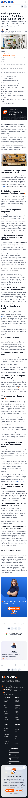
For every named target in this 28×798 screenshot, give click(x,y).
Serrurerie (17, 719)
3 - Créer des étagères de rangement (10, 61)
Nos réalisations (6, 731)
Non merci (19, 790)
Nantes (16, 734)
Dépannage (6, 741)
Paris (16, 726)
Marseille (17, 729)
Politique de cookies (14, 793)
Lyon (16, 731)
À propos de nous (6, 714)
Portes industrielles (17, 704)
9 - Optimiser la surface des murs (9, 80)
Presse (5, 717)
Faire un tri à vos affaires (7, 103)
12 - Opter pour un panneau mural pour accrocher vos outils (13, 88)
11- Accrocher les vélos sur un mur (10, 85)
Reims (16, 738)
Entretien (6, 743)
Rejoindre (21, 117)
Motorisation (6, 739)
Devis (5, 707)
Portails (16, 714)
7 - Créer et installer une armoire (9, 76)
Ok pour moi (9, 790)
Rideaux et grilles (17, 701)
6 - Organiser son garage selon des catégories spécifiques (13, 73)
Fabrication (6, 734)
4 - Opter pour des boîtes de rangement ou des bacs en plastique (13, 64)
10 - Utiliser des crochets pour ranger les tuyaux (13, 83)
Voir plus (4, 658)
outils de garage (19, 481)
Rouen (16, 743)
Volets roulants (17, 712)
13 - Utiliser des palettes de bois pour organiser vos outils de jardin (13, 92)
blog (10, 6)
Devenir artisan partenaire (6, 701)
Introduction (4, 51)
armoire (3, 316)
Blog (5, 705)
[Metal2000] (7, 2)
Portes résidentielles (17, 708)
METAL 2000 (4, 6)
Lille (16, 736)
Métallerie (17, 717)
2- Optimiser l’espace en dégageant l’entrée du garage (13, 58)
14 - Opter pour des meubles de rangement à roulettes (12, 96)
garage (3, 186)
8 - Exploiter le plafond (7, 78)
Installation (6, 736)
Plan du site (6, 720)
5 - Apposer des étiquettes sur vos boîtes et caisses (12, 69)
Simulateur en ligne (6, 727)
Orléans (16, 741)
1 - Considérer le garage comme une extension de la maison (12, 54)
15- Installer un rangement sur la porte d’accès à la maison (14, 100)
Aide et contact (5, 710)
